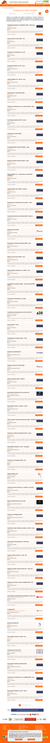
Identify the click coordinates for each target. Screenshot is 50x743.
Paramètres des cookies (39, 727)
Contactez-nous (6, 725)
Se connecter (38, 3)
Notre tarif (5, 728)
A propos (43, 5)
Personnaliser (18, 739)
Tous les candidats (22, 725)
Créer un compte (46, 3)
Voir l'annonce (39, 34)
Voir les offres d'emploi (24, 5)
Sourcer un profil (5, 5)
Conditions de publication (39, 728)
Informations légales (39, 725)
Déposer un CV (33, 5)
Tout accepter (31, 739)
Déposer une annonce (15, 5)
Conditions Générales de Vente (41, 729)
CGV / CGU (36, 734)
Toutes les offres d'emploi (23, 727)
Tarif (39, 5)
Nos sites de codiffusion (7, 729)
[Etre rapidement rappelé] (46, 11)
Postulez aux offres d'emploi (25, 10)
